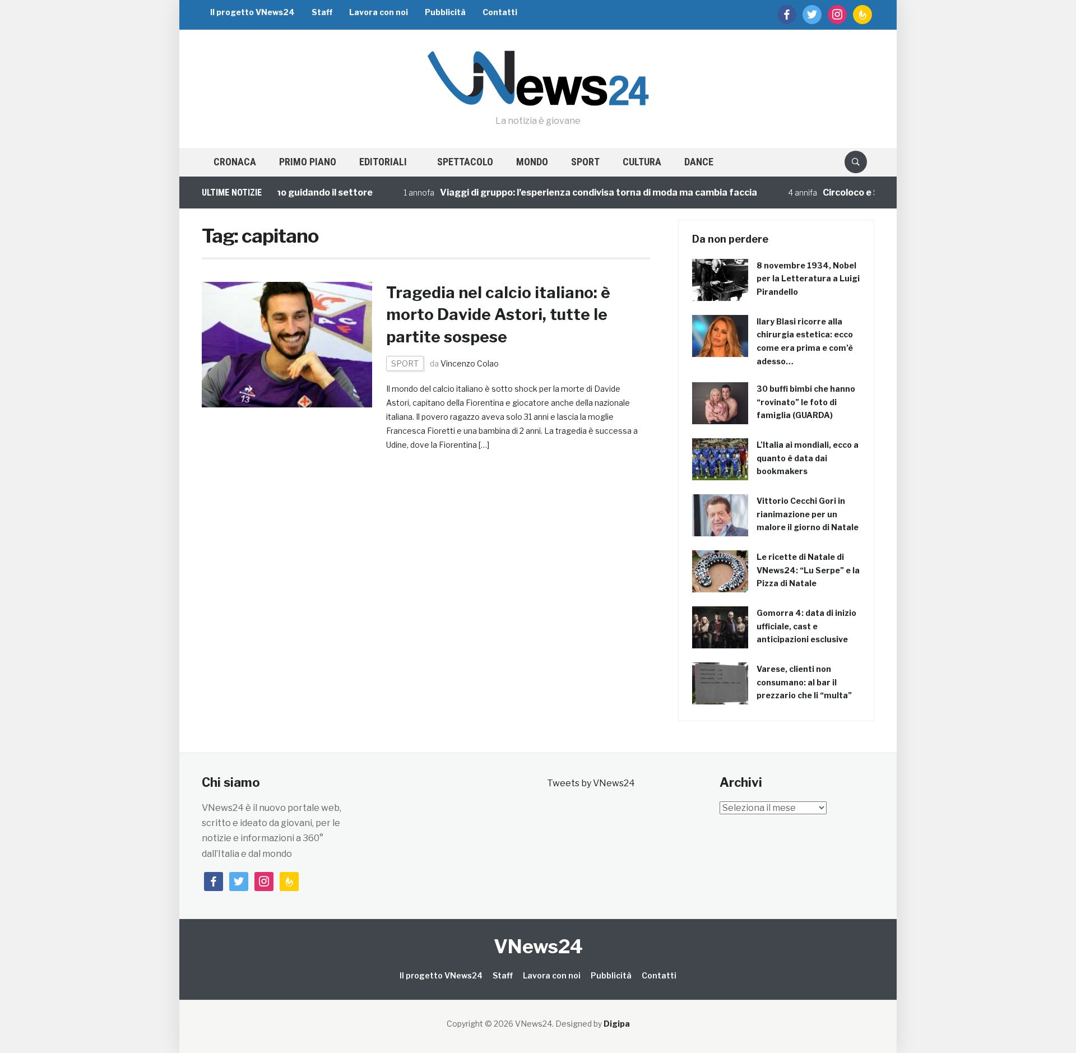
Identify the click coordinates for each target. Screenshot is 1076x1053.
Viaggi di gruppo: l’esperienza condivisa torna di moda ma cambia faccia (579, 192)
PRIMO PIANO (307, 162)
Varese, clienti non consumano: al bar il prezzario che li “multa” (804, 682)
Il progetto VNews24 (252, 12)
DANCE (698, 162)
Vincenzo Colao (469, 363)
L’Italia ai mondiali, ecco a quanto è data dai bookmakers (808, 458)
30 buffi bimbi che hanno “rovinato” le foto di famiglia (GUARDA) (806, 402)
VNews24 (538, 946)
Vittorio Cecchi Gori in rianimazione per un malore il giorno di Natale (808, 514)
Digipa (617, 1023)
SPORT (585, 162)
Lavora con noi (378, 12)
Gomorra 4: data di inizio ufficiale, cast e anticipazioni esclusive (806, 626)
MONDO (532, 162)
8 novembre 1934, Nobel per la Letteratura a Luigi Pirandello (808, 279)
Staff (322, 12)
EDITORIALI (383, 162)
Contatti (500, 12)
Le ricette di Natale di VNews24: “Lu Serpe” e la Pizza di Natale (808, 570)
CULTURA (642, 162)
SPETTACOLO (465, 162)
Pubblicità (445, 12)
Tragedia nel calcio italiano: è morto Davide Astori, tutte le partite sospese (498, 314)
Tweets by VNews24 (591, 783)
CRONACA (235, 162)
